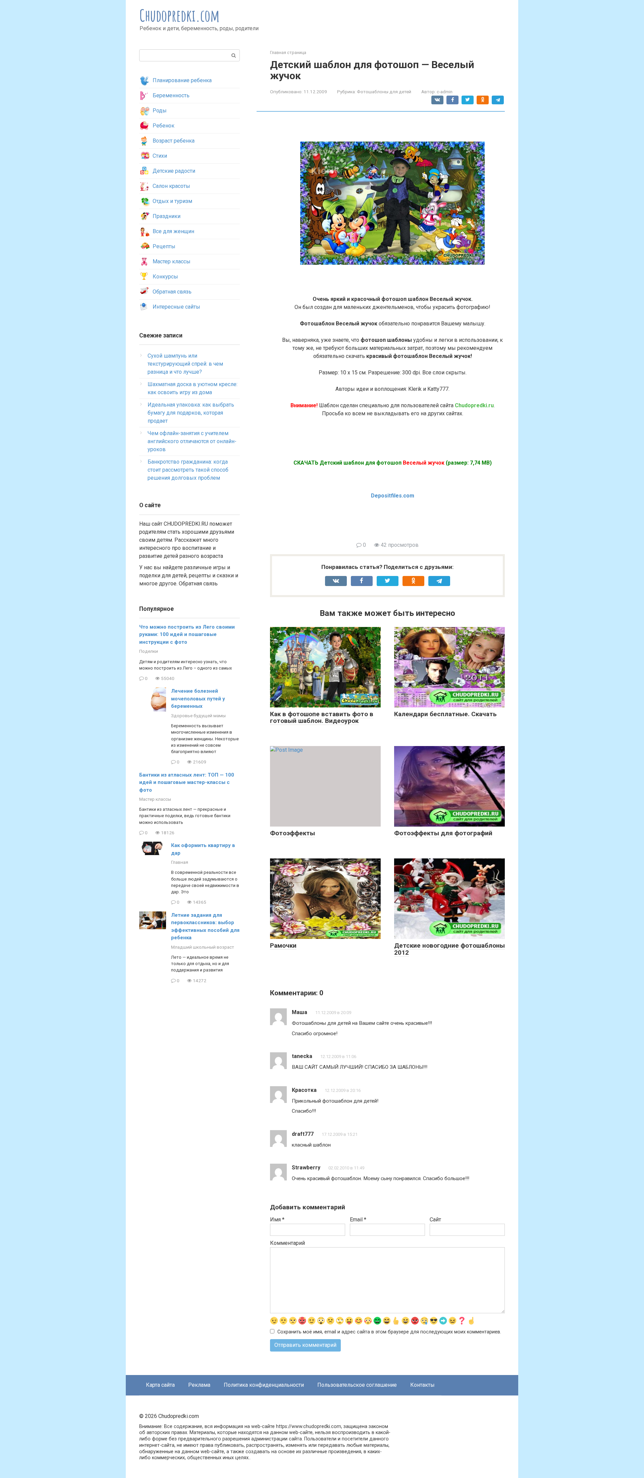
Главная (179, 862)
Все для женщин (173, 231)
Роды (160, 110)
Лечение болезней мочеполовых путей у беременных (198, 698)
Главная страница (288, 52)
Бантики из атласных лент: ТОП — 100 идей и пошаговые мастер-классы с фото (186, 782)
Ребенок (163, 125)
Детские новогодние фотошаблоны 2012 (449, 949)
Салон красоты (171, 186)
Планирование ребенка (182, 80)
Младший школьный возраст (202, 947)
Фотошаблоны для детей (384, 91)
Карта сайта (160, 1385)
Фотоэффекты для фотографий (443, 833)
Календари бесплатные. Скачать (445, 714)
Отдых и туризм (172, 201)
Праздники (166, 216)
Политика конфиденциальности (264, 1385)
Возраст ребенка (174, 141)
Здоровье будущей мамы (198, 715)
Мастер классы (172, 261)
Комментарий (287, 1243)
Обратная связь (172, 291)
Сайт (435, 1219)
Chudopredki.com (180, 15)
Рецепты (164, 246)
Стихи (160, 156)
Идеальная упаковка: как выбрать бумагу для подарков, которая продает (191, 413)
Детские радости (174, 171)
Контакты (422, 1385)
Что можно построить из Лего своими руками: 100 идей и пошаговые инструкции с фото (187, 634)
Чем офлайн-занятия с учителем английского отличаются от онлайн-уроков (192, 441)
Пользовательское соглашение (357, 1385)
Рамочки (283, 945)
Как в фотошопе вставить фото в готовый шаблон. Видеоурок (321, 717)
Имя (277, 1219)
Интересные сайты (176, 307)
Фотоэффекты (292, 833)
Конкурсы (165, 276)
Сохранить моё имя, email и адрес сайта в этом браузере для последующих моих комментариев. (389, 1332)
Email (358, 1219)
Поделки (148, 651)
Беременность (171, 95)
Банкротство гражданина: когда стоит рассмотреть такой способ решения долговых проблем (188, 470)
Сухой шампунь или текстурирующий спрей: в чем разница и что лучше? (185, 364)
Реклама (199, 1385)
